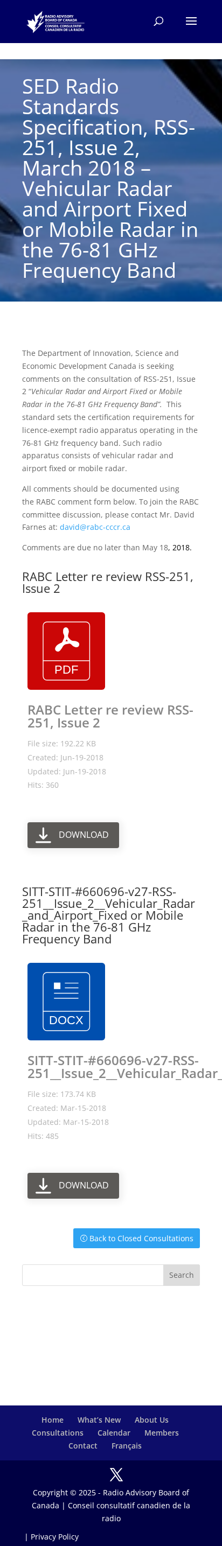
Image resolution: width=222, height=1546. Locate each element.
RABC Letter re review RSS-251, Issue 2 (110, 716)
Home (52, 1420)
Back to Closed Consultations (141, 1238)
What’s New (99, 1420)
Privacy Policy (55, 1536)
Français (127, 1445)
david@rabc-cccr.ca (95, 527)
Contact (83, 1445)
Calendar (114, 1433)
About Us (152, 1420)
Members (161, 1433)
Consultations (58, 1433)
